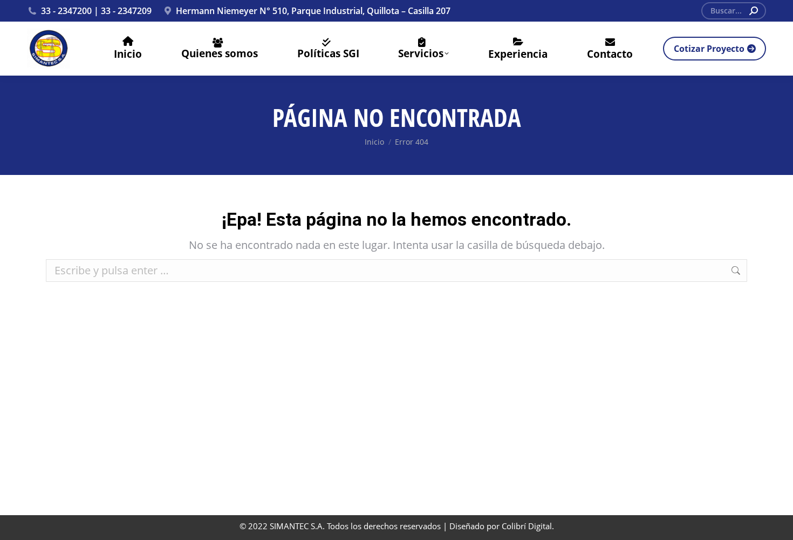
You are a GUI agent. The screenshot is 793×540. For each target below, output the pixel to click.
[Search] (753, 10)
